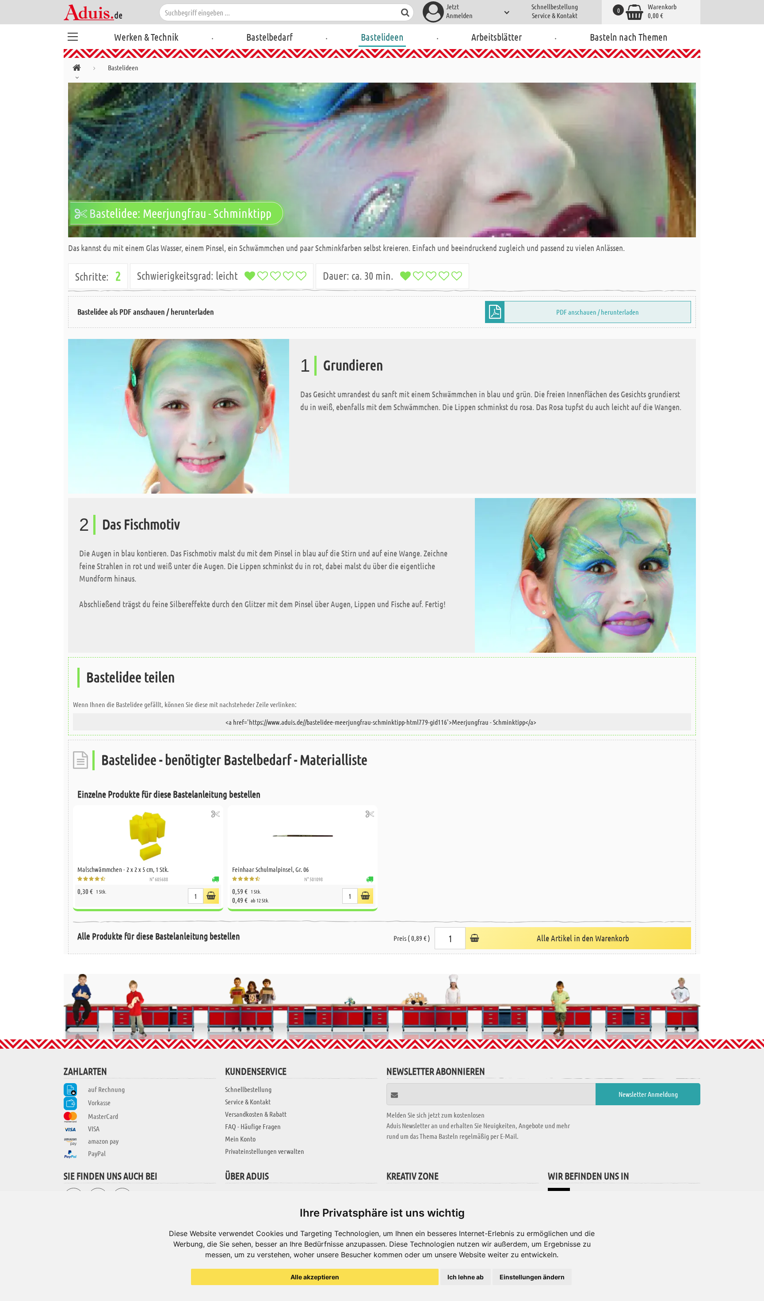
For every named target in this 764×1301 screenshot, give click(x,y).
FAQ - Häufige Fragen (253, 1126)
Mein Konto (240, 1138)
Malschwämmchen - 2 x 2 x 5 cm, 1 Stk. (122, 869)
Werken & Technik (146, 36)
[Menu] (72, 35)
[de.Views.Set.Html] (215, 814)
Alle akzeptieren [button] (314, 1277)
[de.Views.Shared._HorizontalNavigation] (77, 69)
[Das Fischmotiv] (585, 574)
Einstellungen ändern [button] (532, 1277)
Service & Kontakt (554, 15)
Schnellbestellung (554, 6)
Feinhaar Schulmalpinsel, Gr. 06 (270, 869)
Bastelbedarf (269, 36)
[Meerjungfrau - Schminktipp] (382, 160)
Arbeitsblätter (496, 36)
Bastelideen (382, 36)
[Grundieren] (178, 415)
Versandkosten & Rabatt (255, 1114)
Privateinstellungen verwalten (264, 1151)
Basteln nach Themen (629, 36)
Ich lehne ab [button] (465, 1277)
